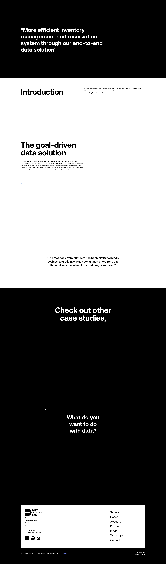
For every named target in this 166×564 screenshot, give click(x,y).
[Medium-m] (38, 538)
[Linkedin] (27, 538)
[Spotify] (33, 538)
